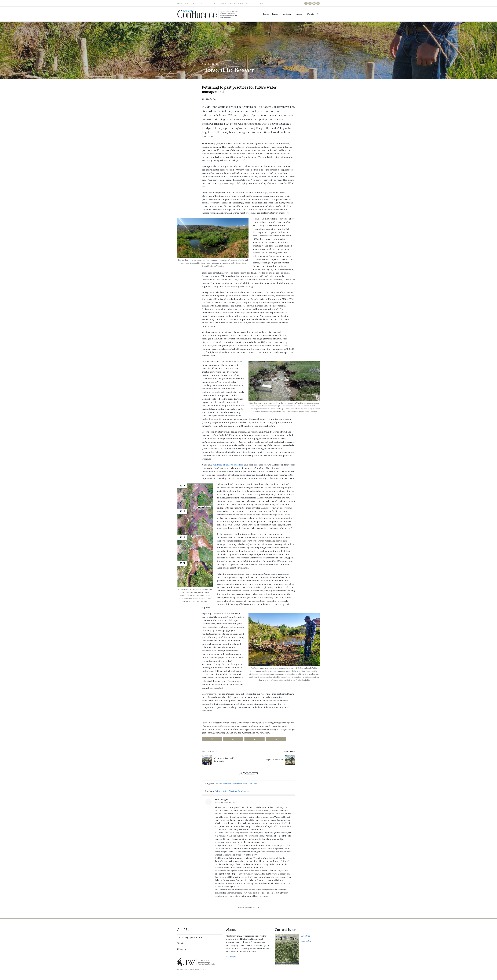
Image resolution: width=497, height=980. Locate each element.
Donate (180, 943)
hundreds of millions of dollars (228, 464)
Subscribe (181, 949)
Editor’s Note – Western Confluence (232, 791)
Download (305, 936)
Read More (231, 956)
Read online (306, 941)
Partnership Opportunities (189, 937)
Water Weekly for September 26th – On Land (236, 783)
